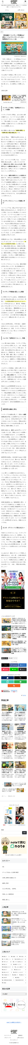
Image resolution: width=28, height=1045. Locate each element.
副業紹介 (20, 1035)
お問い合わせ (20, 1037)
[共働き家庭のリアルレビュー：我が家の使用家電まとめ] (21, 25)
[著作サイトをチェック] (7, 677)
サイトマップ (7, 1035)
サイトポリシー (14, 1040)
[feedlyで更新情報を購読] (20, 681)
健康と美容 (5, 658)
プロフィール (7, 1037)
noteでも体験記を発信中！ (14, 1022)
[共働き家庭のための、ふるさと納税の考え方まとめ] (7, 25)
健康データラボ (13, 658)
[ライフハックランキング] (5, 691)
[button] (22, 669)
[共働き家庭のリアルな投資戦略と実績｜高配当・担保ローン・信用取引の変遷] (7, 17)
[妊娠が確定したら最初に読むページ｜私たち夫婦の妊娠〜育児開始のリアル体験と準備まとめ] (21, 17)
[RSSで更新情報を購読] (14, 685)
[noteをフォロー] (7, 681)
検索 (2, 830)
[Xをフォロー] (20, 677)
